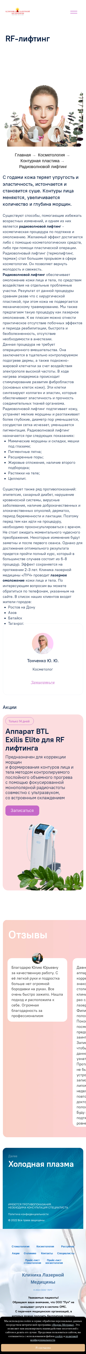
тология (49, 1246)
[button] (55, 134)
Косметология (51, 155)
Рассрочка (67, 1246)
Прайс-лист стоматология (32, 1261)
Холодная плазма (41, 1164)
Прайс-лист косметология (54, 1261)
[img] (18, 11)
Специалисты (65, 1253)
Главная (23, 155)
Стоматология (20, 1246)
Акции (15, 1253)
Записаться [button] (43, 682)
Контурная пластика (39, 160)
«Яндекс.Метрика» (63, 1324)
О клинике (30, 1253)
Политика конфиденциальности (28, 1214)
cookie (59, 1336)
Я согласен (43, 1347)
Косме (40, 1246)
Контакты (47, 1253)
